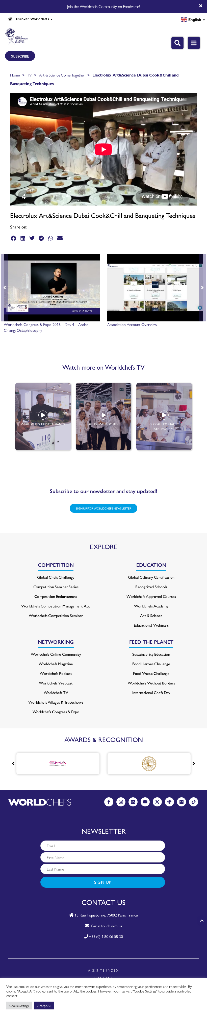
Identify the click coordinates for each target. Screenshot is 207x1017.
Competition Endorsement (55, 596)
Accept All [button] (44, 1005)
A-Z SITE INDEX (103, 970)
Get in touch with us (105, 926)
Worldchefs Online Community (56, 654)
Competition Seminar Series (56, 587)
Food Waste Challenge (151, 673)
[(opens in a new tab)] (129, 763)
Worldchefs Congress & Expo (56, 712)
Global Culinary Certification (151, 577)
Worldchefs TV (56, 692)
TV (29, 75)
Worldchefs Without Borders (151, 683)
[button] (13, 238)
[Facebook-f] (108, 801)
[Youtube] (145, 801)
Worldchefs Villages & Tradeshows (55, 702)
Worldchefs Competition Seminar (56, 615)
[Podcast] (169, 801)
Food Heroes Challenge (151, 664)
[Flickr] (181, 801)
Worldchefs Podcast (56, 673)
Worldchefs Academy (151, 606)
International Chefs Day (151, 692)
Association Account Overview (132, 324)
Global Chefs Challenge (55, 577)
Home (15, 75)
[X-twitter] (157, 801)
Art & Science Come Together (62, 75)
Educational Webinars (151, 625)
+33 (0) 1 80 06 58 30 (106, 936)
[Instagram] (120, 801)
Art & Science (151, 615)
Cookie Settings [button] (19, 1005)
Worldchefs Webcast (55, 683)
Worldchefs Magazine (56, 664)
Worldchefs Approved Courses (151, 596)
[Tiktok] (193, 801)
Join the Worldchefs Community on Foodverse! (103, 6)
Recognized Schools (151, 587)
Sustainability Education (151, 654)
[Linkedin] (133, 801)
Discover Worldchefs (30, 18)
